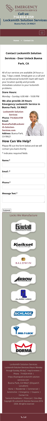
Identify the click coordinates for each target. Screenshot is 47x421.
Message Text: (9, 193)
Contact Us (23, 395)
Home (16, 40)
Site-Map (38, 398)
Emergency (24, 392)
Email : (6, 171)
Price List (28, 398)
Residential (20, 389)
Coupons (35, 392)
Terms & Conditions (13, 398)
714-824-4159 (23, 17)
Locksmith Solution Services (13, 113)
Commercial (33, 389)
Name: (6, 160)
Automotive (12, 392)
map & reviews (33, 371)
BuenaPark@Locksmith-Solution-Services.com (13, 127)
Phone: (6, 182)
